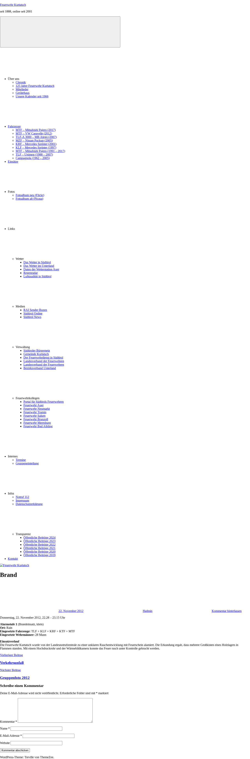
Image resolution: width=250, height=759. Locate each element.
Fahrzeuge (14, 126)
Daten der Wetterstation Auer (41, 269)
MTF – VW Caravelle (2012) (34, 133)
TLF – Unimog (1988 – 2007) (34, 154)
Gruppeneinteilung (27, 463)
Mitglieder (22, 89)
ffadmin (147, 611)
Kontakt (13, 558)
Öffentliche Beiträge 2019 (39, 555)
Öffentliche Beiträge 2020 (39, 551)
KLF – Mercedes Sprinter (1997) (36, 147)
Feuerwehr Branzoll (35, 419)
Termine (21, 459)
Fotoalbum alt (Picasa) (29, 198)
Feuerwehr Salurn (34, 415)
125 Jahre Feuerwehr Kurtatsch (35, 85)
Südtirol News (32, 317)
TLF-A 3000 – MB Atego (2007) (36, 137)
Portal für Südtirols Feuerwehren (43, 401)
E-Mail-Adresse (11, 735)
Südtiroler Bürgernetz (36, 350)
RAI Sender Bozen (35, 310)
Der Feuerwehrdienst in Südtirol (43, 357)
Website (5, 743)
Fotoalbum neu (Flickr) (30, 195)
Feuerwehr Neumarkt (36, 408)
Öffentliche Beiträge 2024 (39, 537)
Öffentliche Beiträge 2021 (39, 548)
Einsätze (13, 161)
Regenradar (30, 272)
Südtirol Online (32, 313)
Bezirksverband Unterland (39, 368)
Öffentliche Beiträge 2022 (39, 544)
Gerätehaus (22, 92)
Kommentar (8, 721)
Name (5, 728)
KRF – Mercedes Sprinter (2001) (36, 144)
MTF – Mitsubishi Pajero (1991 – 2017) (40, 151)
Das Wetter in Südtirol (37, 262)
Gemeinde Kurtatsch (36, 354)
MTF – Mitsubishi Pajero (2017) (36, 130)
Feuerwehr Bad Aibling (38, 426)
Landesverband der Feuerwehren (43, 361)
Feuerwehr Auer (33, 405)
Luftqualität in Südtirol (37, 276)
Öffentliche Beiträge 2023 (39, 541)
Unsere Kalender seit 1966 (32, 96)
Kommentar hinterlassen (227, 611)
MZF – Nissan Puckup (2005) (34, 140)
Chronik (21, 82)
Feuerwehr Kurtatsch (13, 4)
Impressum (22, 500)
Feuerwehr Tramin (34, 412)
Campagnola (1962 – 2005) (33, 158)
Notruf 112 (22, 497)
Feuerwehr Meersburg (37, 422)
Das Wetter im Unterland (38, 265)
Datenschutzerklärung (29, 504)
